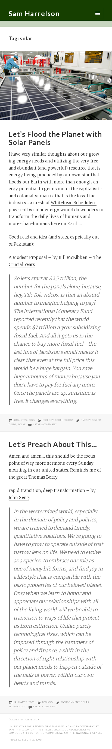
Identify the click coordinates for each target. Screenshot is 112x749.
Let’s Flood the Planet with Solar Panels (55, 138)
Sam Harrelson (34, 13)
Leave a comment (45, 424)
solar (22, 424)
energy (86, 420)
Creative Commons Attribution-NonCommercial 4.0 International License (55, 731)
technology (17, 706)
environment (70, 702)
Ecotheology (64, 420)
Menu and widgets (97, 13)
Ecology (48, 420)
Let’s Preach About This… (53, 444)
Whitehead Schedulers (74, 202)
